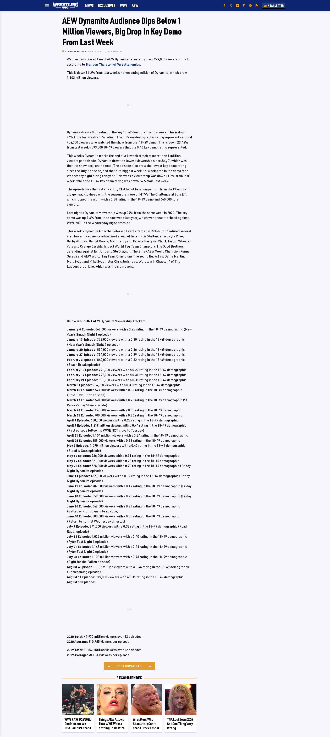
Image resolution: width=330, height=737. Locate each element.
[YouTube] (237, 5)
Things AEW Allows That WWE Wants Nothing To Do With (112, 723)
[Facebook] (224, 5)
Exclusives (107, 5)
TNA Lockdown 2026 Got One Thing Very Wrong (180, 723)
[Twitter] (230, 5)
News (89, 5)
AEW (135, 5)
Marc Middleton (77, 51)
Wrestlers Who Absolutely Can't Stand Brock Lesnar (146, 723)
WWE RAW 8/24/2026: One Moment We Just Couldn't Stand (77, 723)
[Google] (250, 5)
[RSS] (256, 5)
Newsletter (276, 5)
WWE (123, 5)
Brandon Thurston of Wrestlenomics (113, 64)
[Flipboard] (243, 5)
